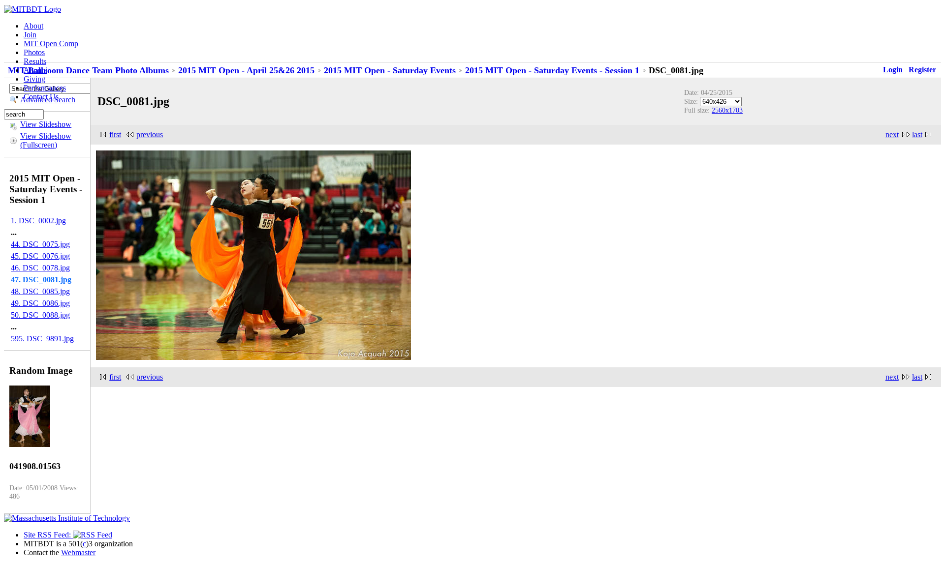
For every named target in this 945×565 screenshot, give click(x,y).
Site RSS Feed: (48, 535)
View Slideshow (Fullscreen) (45, 140)
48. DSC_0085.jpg (40, 291)
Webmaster (78, 552)
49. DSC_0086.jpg (40, 303)
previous (149, 134)
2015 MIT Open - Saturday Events (390, 70)
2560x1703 (727, 110)
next (892, 134)
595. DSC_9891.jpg (42, 338)
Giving (34, 79)
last (917, 134)
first (115, 134)
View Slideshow (45, 124)
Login (893, 69)
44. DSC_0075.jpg (40, 244)
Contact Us (41, 96)
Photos (34, 52)
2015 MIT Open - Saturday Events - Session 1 (552, 70)
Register (922, 69)
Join (30, 34)
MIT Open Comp (51, 43)
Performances (45, 88)
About (33, 26)
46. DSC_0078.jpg (40, 268)
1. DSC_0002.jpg (38, 220)
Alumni (35, 70)
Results (35, 61)
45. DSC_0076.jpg (40, 256)
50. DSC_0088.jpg (40, 315)
